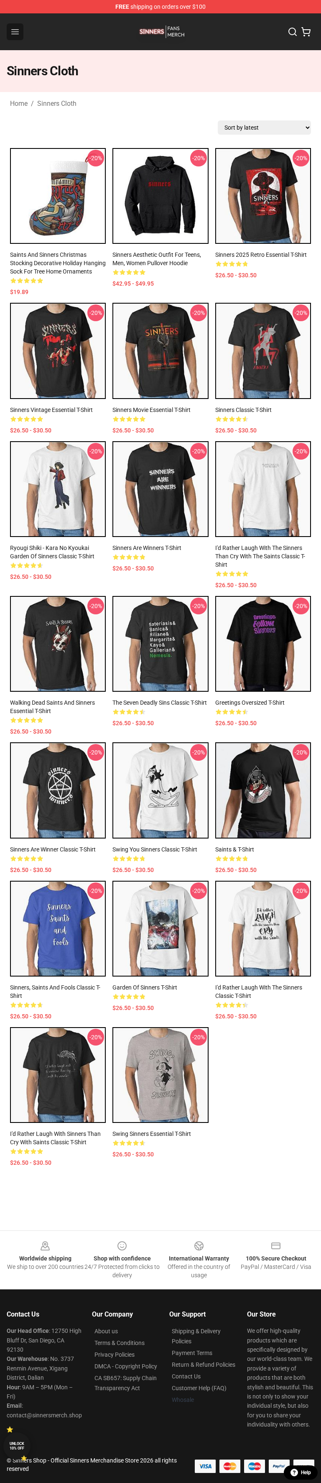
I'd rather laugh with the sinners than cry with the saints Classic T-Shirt (260, 556)
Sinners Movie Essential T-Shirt (151, 410)
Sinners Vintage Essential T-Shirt (51, 410)
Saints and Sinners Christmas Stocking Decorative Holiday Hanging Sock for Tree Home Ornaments (58, 263)
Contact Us (186, 1376)
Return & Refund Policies (203, 1364)
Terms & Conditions (119, 1343)
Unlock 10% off (17, 1446)
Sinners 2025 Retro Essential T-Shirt (261, 254)
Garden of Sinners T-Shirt (144, 987)
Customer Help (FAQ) (199, 1388)
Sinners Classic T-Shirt (243, 410)
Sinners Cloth (56, 103)
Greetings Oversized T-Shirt (250, 702)
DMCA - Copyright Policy (125, 1366)
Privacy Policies (114, 1354)
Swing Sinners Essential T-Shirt (151, 1133)
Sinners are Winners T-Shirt (146, 548)
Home (19, 103)
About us (106, 1331)
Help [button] (306, 1472)
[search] (293, 32)
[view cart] (306, 32)
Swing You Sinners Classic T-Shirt (154, 849)
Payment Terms (192, 1353)
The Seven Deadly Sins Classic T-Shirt (159, 702)
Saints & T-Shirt (234, 849)
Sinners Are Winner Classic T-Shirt (53, 849)
